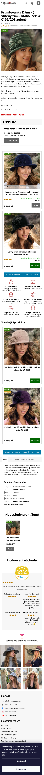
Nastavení (21, 761)
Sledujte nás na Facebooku (15, 708)
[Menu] (38, 3)
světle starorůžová (11, 187)
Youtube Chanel (10, 715)
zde (3, 755)
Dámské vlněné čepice (22, 486)
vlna (15, 495)
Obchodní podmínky (8, 738)
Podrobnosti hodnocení (28, 26)
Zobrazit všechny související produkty (22, 452)
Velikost (31, 459)
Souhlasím (21, 769)
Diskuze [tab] (24, 459)
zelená (16, 492)
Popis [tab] (5, 459)
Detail (35, 205)
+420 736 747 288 (11, 704)
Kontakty (4, 725)
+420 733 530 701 (13, 133)
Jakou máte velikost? (9, 732)
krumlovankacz (10, 712)
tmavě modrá (25, 187)
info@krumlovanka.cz (15, 135)
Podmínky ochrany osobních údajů (13, 741)
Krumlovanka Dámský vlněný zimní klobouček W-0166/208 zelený (13, 539)
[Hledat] (25, 3)
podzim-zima (18, 498)
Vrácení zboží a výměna (9, 735)
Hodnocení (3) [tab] (14, 459)
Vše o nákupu (6, 728)
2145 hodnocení (22, 589)
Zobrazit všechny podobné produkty (22, 275)
